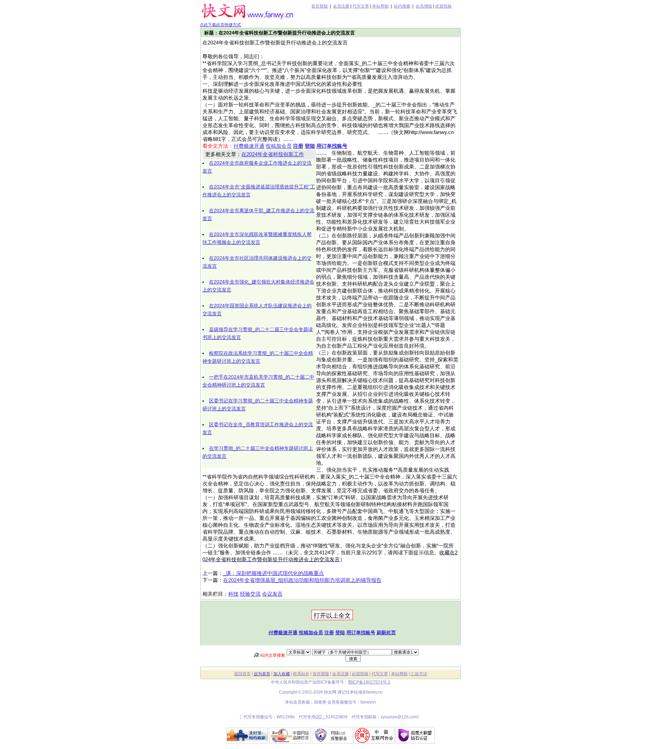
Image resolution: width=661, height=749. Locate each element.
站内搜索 (402, 6)
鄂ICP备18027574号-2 (369, 682)
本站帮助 (380, 6)
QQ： (320, 717)
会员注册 (341, 6)
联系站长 (301, 673)
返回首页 (242, 673)
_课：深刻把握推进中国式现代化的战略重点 (273, 573)
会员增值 (424, 6)
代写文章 (361, 6)
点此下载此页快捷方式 (220, 24)
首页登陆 (319, 6)
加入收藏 (281, 673)
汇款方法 (419, 673)
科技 (233, 594)
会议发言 (272, 594)
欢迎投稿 (443, 6)
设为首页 (262, 673)
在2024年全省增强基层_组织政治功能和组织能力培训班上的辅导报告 (302, 580)
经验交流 (250, 594)
